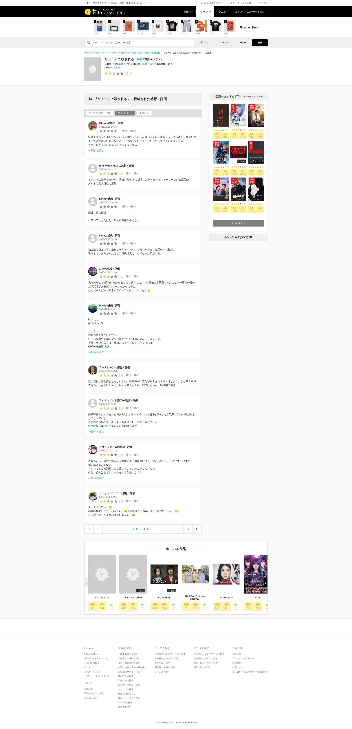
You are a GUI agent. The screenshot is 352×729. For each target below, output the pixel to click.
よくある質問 (91, 698)
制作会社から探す (202, 667)
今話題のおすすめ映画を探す (132, 667)
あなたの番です (164, 597)
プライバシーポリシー (243, 658)
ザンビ (258, 597)
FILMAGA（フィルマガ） (96, 658)
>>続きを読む (96, 150)
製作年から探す (125, 680)
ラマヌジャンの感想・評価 (114, 367)
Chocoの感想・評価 (111, 123)
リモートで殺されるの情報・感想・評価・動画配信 (135, 52)
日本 (151, 64)
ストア (238, 11)
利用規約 (236, 663)
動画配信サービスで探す (130, 671)
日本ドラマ (101, 52)
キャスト (224, 42)
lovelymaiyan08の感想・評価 (116, 165)
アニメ (222, 11)
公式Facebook (91, 663)
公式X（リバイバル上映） (97, 676)
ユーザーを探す (256, 11)
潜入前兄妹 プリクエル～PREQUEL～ (195, 597)
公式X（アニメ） (92, 671)
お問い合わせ (239, 667)
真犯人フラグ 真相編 (133, 597)
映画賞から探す (125, 676)
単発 (117, 67)
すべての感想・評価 (99, 113)
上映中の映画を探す (128, 654)
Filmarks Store (91, 654)
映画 (187, 11)
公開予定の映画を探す (129, 658)
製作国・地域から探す (129, 685)
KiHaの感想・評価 (109, 198)
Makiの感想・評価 (109, 305)
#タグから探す (125, 702)
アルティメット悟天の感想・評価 (118, 400)
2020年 (141, 59)
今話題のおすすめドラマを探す (170, 654)
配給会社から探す (127, 693)
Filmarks (88, 52)
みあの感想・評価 (109, 268)
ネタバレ (144, 113)
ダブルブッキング (102, 597)
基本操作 (88, 689)
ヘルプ (231, 3)
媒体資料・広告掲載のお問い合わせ (250, 671)
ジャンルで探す (125, 689)
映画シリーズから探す (129, 698)
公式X (87, 667)
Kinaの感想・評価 (109, 235)
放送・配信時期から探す (206, 663)
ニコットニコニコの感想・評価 (117, 493)
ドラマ (204, 11)
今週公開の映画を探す (129, 663)
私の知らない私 (226, 597)
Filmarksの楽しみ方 (211, 3)
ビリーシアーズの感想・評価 (116, 446)
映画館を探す (124, 707)
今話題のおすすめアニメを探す (209, 654)
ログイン (262, 3)
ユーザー (241, 42)
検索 (260, 42)
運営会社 (236, 654)
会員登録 (246, 3)
